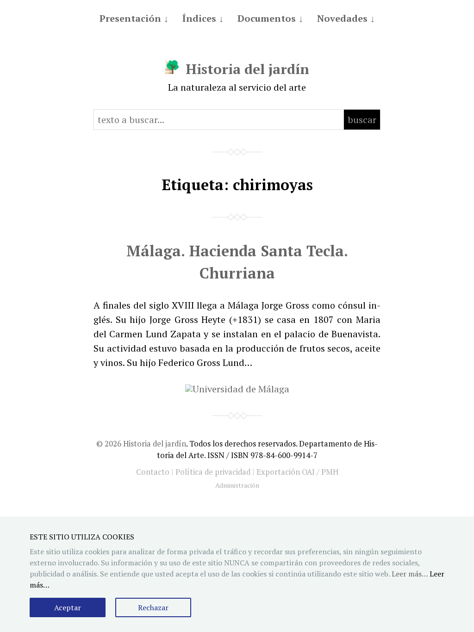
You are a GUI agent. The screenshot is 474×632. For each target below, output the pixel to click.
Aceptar (67, 607)
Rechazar (153, 607)
